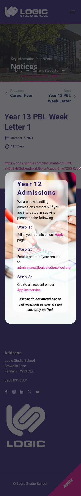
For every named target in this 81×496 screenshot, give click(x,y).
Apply (59, 235)
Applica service (29, 290)
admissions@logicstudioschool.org (44, 268)
